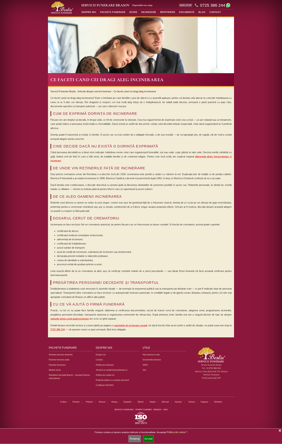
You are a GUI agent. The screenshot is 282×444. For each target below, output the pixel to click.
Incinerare (148, 12)
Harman (178, 402)
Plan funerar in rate (151, 355)
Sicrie (133, 12)
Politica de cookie (176, 432)
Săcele (140, 402)
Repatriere (167, 12)
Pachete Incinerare (57, 365)
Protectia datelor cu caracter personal (112, 380)
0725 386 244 (212, 5)
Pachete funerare (112, 12)
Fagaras (204, 402)
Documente (187, 12)
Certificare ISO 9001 (105, 385)
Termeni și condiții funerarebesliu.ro (111, 370)
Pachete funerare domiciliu (61, 355)
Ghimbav (218, 402)
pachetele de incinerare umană (131, 325)
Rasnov (102, 402)
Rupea (114, 402)
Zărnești (165, 402)
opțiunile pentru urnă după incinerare (69, 318)
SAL (144, 370)
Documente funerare (152, 360)
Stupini (152, 402)
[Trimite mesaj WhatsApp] (228, 5)
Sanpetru (127, 402)
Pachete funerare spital (59, 360)
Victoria (191, 402)
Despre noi (88, 12)
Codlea (63, 402)
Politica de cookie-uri (105, 375)
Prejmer (89, 402)
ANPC (145, 365)
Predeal (76, 402)
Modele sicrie (55, 370)
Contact (215, 12)
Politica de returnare (105, 365)
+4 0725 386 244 (213, 368)
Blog (201, 12)
